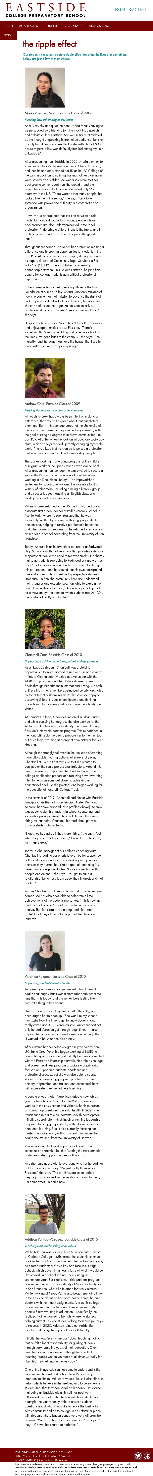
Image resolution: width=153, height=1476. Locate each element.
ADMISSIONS (99, 25)
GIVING (8, 35)
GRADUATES (74, 25)
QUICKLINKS (137, 9)
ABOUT (7, 25)
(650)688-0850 (25, 1460)
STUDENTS (51, 25)
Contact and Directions (53, 1460)
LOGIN (120, 9)
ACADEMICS (28, 25)
